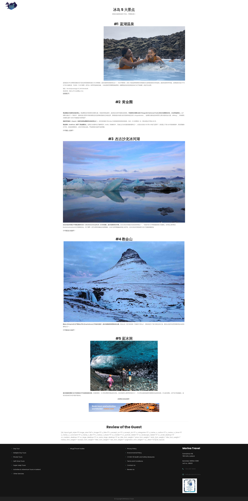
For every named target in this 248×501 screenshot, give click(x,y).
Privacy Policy (131, 449)
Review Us (130, 469)
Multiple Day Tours (19, 453)
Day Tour (16, 449)
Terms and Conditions (135, 461)
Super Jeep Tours (19, 465)
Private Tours (17, 457)
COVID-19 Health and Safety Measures (141, 457)
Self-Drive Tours (19, 461)
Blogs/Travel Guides (77, 449)
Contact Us (131, 465)
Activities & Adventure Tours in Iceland (26, 469)
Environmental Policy (134, 453)
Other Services (18, 474)
